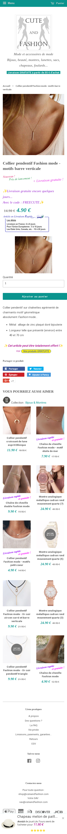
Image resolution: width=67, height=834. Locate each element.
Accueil (6, 86)
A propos (33, 716)
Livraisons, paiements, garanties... (33, 734)
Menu (11, 3)
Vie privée (33, 729)
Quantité (8, 277)
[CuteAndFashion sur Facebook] (29, 761)
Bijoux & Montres (35, 402)
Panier (60, 3)
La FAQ (33, 725)
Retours (33, 739)
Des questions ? (33, 720)
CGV (33, 743)
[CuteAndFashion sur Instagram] (38, 761)
